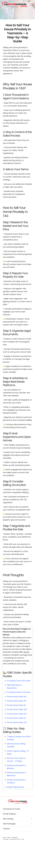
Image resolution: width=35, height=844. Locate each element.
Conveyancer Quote (11, 809)
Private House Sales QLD (17, 709)
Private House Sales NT (16, 718)
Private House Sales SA (16, 705)
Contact (6, 829)
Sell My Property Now (15, 787)
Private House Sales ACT (17, 714)
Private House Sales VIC (16, 701)
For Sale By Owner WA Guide (18, 681)
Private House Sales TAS (17, 722)
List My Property (9, 814)
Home (4, 837)
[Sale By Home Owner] (14, 4)
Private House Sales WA (16, 696)
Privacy (9, 837)
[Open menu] (32, 4)
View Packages (9, 824)
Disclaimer (15, 837)
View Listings (8, 819)
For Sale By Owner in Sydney (18, 692)
